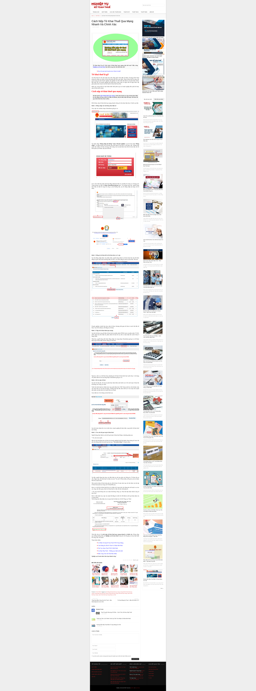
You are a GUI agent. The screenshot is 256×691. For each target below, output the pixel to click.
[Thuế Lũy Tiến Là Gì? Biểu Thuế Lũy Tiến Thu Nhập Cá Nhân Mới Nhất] (93, 620)
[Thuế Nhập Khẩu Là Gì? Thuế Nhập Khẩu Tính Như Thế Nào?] (153, 459)
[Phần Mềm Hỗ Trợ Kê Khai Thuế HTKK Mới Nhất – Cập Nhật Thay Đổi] (153, 558)
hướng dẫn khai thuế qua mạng (101, 593)
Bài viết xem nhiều (159, 99)
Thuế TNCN (98, 15)
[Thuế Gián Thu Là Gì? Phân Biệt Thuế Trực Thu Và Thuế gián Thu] (153, 434)
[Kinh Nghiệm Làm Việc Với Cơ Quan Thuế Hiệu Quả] (153, 137)
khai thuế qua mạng (123, 593)
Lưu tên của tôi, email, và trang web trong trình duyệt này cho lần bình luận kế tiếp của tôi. (112, 656)
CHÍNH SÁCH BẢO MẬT (97, 669)
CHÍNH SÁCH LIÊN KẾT (97, 674)
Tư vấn (150, 677)
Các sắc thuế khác (152, 667)
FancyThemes (137, 687)
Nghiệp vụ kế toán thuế (99, 67)
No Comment (104, 613)
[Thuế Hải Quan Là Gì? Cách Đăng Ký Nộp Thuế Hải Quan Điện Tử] (153, 284)
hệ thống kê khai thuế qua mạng (113, 591)
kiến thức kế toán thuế (153, 669)
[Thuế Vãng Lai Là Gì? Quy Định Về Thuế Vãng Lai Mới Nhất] (153, 384)
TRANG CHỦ (96, 12)
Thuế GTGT (151, 671)
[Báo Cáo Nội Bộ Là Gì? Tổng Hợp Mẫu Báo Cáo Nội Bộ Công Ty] (153, 188)
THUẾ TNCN (135, 12)
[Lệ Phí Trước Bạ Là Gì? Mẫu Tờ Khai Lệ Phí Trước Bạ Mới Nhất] (153, 484)
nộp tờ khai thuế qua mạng (107, 95)
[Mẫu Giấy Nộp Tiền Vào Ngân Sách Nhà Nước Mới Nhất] (153, 213)
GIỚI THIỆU (104, 12)
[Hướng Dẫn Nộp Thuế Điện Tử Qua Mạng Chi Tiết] (93, 626)
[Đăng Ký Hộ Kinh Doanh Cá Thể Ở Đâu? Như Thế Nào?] (153, 163)
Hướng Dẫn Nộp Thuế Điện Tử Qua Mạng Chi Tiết (109, 624)
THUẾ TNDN (144, 12)
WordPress (132, 687)
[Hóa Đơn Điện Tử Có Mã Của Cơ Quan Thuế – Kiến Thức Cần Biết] (153, 309)
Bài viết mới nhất (148, 99)
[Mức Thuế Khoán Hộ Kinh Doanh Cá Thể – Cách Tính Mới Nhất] (153, 359)
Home (93, 15)
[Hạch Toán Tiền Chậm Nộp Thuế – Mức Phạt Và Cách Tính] (153, 259)
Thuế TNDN (151, 675)
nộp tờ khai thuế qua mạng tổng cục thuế (107, 594)
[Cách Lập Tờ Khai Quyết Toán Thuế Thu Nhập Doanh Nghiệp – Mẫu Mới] (153, 533)
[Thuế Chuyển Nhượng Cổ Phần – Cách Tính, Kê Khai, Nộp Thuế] (98, 613)
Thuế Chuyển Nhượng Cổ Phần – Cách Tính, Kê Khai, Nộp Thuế (116, 612)
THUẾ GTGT (127, 12)
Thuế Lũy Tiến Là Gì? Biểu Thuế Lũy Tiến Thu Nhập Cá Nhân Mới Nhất (114, 618)
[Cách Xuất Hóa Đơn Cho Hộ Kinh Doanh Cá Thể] (153, 238)
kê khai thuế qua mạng (113, 593)
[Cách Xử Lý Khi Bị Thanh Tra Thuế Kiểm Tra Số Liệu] (153, 114)
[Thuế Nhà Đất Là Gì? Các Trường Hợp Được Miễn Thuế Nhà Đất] (153, 409)
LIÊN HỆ (152, 12)
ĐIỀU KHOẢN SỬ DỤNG (97, 671)
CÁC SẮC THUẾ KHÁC (115, 12)
